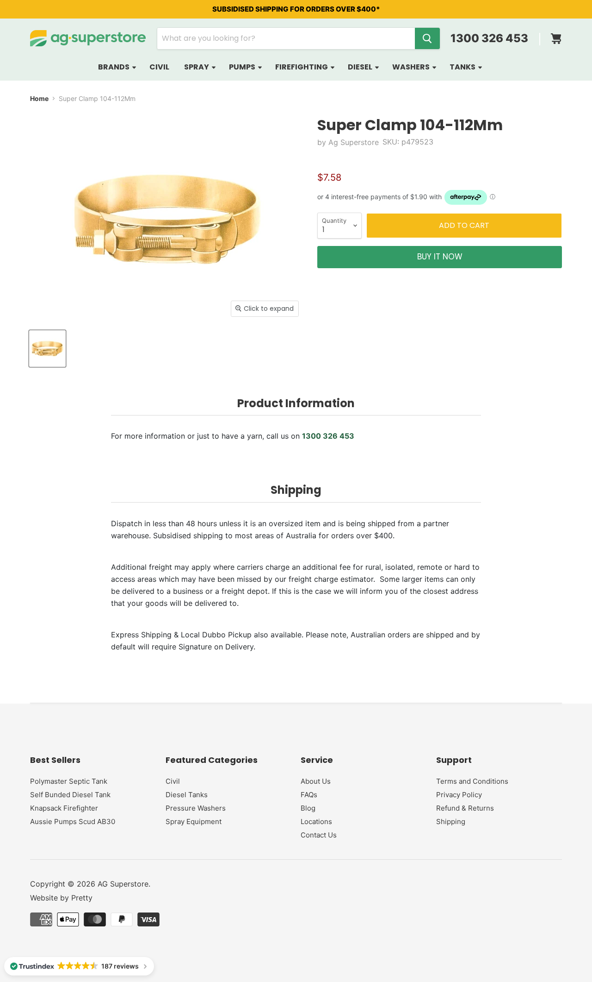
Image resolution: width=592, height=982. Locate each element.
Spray (197, 67)
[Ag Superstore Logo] (88, 38)
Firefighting (302, 67)
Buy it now (439, 256)
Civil (159, 67)
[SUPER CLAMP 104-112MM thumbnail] (47, 348)
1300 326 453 (489, 38)
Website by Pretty (61, 897)
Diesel (361, 67)
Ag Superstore (353, 142)
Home (39, 98)
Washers (411, 67)
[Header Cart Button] (556, 36)
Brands (114, 67)
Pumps (243, 67)
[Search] (427, 38)
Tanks (463, 67)
